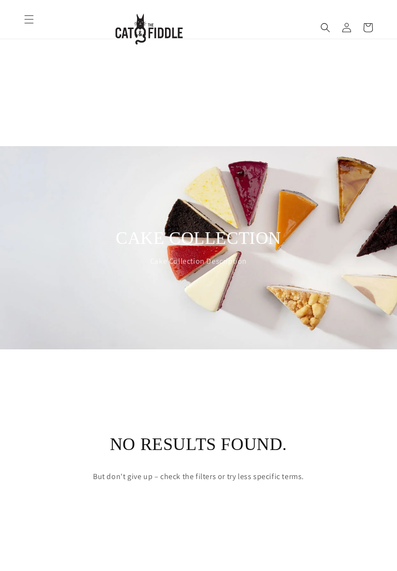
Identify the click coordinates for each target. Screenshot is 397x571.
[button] (29, 19)
